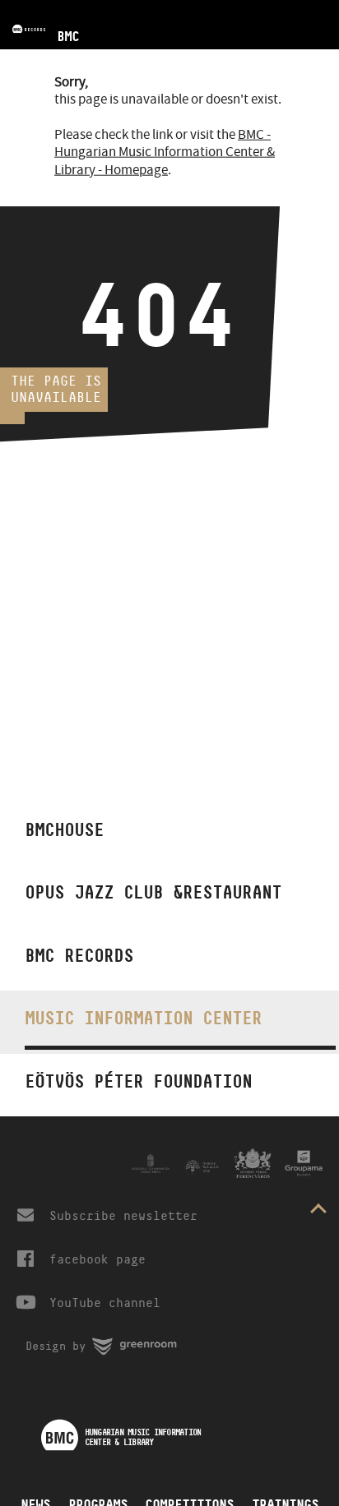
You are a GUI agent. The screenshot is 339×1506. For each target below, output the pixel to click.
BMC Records (79, 955)
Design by (107, 1341)
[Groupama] (304, 1163)
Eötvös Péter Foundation (138, 1081)
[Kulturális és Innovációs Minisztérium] (151, 1163)
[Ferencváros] (253, 1163)
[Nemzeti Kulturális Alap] (202, 1167)
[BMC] (39, 6)
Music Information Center (143, 1017)
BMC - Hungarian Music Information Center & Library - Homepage (164, 152)
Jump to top (318, 1211)
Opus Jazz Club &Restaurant (153, 892)
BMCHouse (64, 829)
